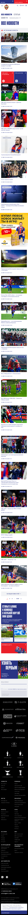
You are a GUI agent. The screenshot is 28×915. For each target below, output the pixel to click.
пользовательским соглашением (16, 907)
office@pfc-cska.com (8, 893)
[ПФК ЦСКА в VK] (2, 877)
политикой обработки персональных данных (17, 689)
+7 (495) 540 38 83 (6, 891)
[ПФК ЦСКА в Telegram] (7, 877)
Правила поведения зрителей (7, 903)
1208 (17, 598)
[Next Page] (21, 598)
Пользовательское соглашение (7, 899)
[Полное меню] (2, 6)
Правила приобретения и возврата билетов (10, 901)
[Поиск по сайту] (17, 5)
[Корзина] (26, 5)
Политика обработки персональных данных (10, 897)
